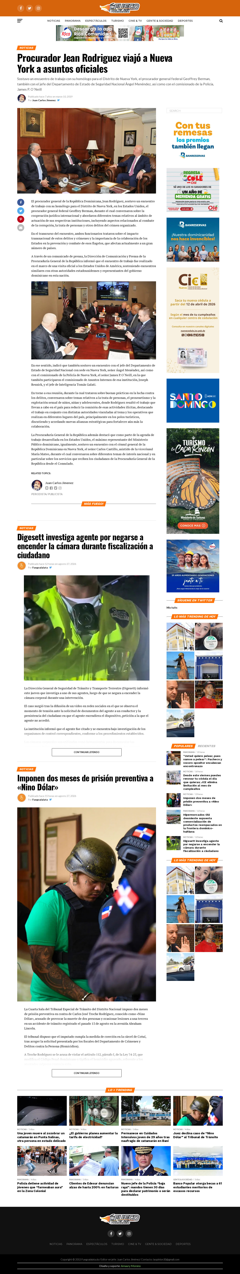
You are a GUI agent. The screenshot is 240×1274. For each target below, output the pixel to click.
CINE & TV (135, 20)
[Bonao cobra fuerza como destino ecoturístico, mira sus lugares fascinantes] (180, 637)
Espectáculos (95, 20)
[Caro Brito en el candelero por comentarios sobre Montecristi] (180, 666)
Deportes (185, 20)
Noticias (53, 20)
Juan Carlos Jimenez (44, 100)
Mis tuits (172, 607)
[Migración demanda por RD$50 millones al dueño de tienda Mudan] (209, 666)
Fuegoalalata (40, 567)
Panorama (72, 20)
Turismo (117, 20)
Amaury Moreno (131, 1265)
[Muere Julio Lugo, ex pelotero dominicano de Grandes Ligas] (209, 695)
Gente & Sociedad (160, 20)
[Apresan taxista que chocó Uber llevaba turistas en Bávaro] (180, 723)
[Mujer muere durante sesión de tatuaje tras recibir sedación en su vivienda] (209, 637)
